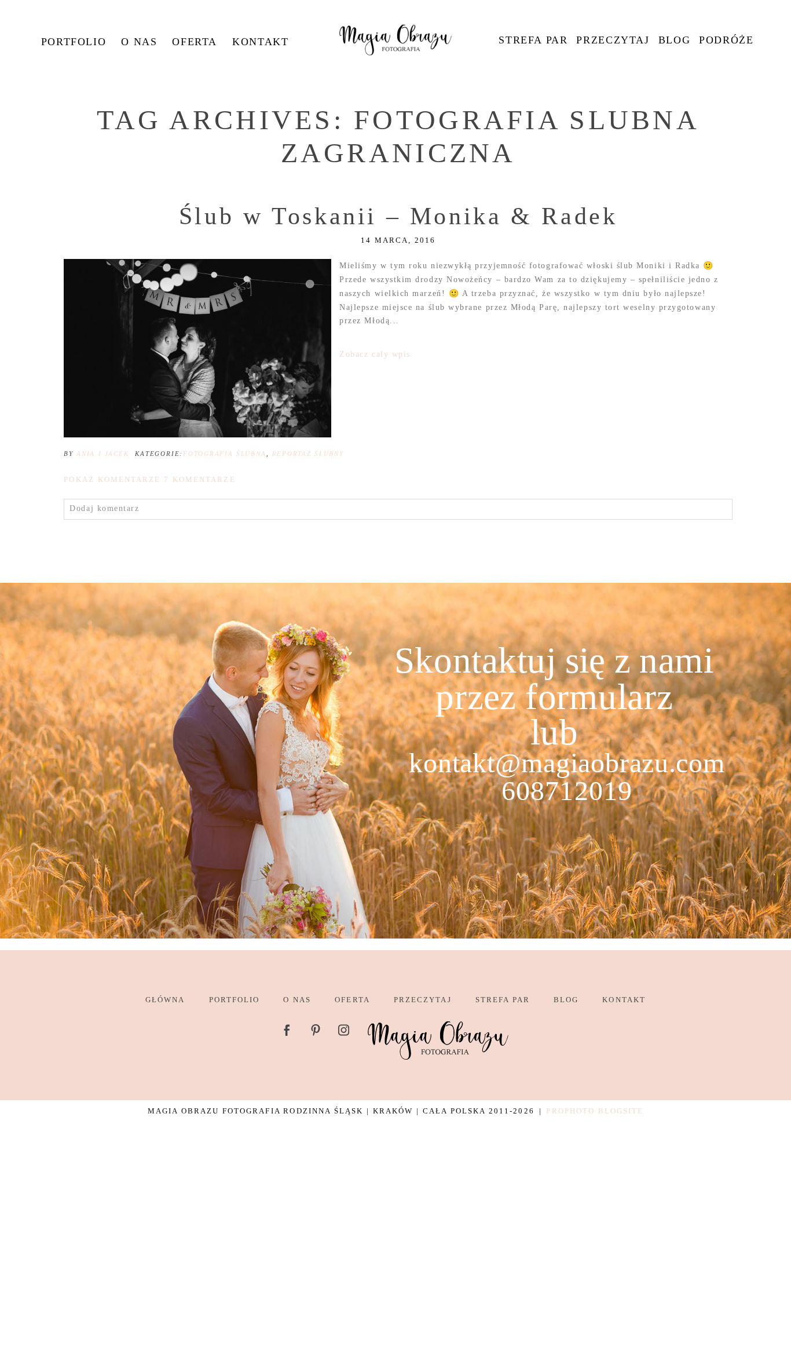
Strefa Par (533, 40)
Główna (165, 999)
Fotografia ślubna (224, 453)
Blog (674, 40)
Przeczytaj (612, 40)
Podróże (726, 40)
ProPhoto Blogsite (594, 1111)
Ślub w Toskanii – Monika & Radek (398, 216)
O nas (139, 42)
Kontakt (260, 42)
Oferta (194, 42)
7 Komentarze (149, 479)
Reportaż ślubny (308, 453)
